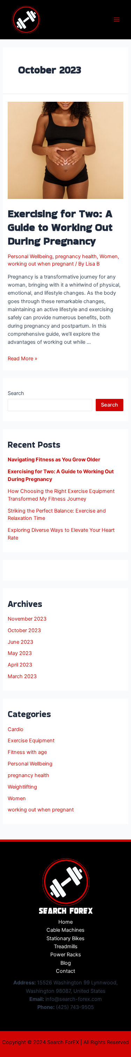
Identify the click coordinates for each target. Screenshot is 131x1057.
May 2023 (20, 653)
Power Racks (65, 954)
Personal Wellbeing (30, 256)
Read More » (22, 358)
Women (109, 256)
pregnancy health (76, 256)
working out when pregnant (41, 264)
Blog (65, 963)
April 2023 (20, 665)
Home (65, 922)
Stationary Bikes (65, 938)
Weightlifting (22, 787)
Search (16, 393)
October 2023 (24, 630)
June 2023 (20, 642)
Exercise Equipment (31, 740)
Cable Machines (65, 930)
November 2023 (27, 619)
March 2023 (22, 676)
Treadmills (66, 946)
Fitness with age (27, 752)
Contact (65, 971)
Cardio (15, 729)
